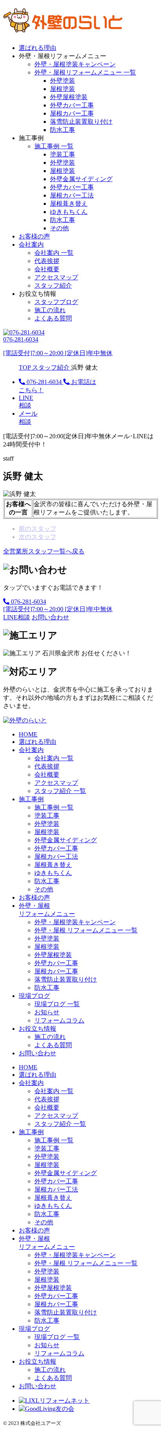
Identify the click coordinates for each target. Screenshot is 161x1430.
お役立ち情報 (37, 1028)
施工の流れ (50, 310)
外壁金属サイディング (81, 179)
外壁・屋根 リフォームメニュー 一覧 (86, 930)
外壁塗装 (62, 80)
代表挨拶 (46, 261)
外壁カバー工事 (72, 105)
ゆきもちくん (69, 211)
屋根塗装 (62, 88)
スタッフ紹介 (53, 285)
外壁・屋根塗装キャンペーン (75, 64)
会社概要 (46, 269)
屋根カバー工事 (72, 113)
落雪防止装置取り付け (81, 121)
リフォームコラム (59, 1020)
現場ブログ (34, 995)
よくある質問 (53, 318)
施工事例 (31, 799)
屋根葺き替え (69, 203)
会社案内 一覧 (53, 252)
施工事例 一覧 (53, 146)
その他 (59, 228)
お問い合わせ (37, 1053)
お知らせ (46, 1012)
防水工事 (62, 129)
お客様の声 (34, 236)
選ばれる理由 (37, 47)
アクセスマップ (56, 277)
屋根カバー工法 (72, 195)
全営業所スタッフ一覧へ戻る (43, 551)
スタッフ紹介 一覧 (60, 791)
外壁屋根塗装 (69, 97)
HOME (28, 734)
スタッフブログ (56, 302)
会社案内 (31, 244)
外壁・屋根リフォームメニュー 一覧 (85, 72)
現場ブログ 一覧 (57, 1004)
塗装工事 (62, 154)
